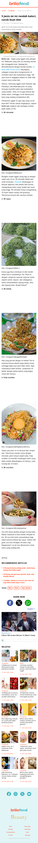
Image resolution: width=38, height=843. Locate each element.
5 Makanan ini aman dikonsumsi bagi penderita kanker (9, 667)
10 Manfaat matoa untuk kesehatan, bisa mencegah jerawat (28, 695)
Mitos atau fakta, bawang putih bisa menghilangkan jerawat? (27, 775)
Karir (27, 832)
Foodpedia (11, 11)
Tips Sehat (26, 588)
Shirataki (18, 182)
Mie (10, 588)
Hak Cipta (27, 826)
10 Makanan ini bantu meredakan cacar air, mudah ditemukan (10, 695)
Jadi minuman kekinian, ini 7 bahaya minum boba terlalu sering (10, 775)
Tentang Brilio (10, 832)
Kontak (10, 829)
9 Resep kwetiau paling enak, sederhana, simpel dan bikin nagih (19, 569)
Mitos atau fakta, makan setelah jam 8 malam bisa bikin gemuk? (27, 721)
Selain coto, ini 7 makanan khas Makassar (8, 748)
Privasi (10, 835)
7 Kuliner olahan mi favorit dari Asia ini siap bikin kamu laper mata (18, 581)
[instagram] (16, 794)
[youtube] (29, 794)
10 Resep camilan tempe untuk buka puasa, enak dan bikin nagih (28, 668)
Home (4, 11)
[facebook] (9, 794)
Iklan (10, 826)
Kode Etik (27, 829)
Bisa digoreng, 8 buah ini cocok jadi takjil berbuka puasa (10, 720)
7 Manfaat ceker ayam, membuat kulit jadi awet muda (28, 748)
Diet (16, 588)
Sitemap (27, 835)
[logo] (19, 806)
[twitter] (22, 794)
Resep (22, 663)
